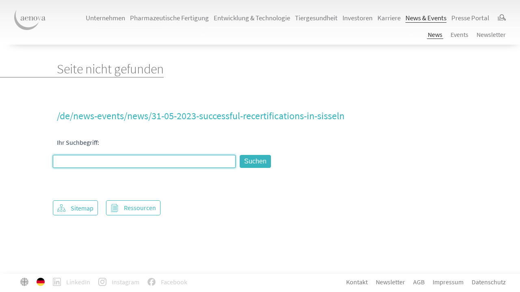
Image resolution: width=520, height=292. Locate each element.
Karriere (389, 17)
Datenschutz (489, 282)
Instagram (124, 282)
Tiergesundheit (316, 17)
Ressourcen (140, 208)
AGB (419, 282)
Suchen (255, 161)
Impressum (448, 282)
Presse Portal (470, 17)
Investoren (357, 17)
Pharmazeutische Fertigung (169, 17)
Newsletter (491, 34)
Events (459, 34)
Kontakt (357, 282)
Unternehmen (105, 17)
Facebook (173, 282)
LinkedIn (77, 282)
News (435, 34)
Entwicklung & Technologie (252, 17)
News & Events (425, 17)
